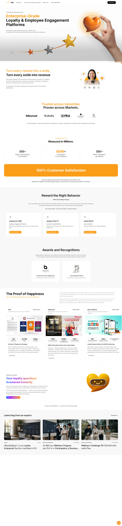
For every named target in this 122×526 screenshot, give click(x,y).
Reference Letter (36, 309)
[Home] (10, 3)
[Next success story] (113, 334)
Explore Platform (14, 232)
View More (114, 415)
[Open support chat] (119, 523)
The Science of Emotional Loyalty (32, 2)
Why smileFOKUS (55, 2)
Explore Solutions (89, 232)
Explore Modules (51, 232)
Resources (45, 2)
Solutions (18, 2)
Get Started (111, 2)
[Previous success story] (8, 334)
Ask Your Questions (12, 397)
